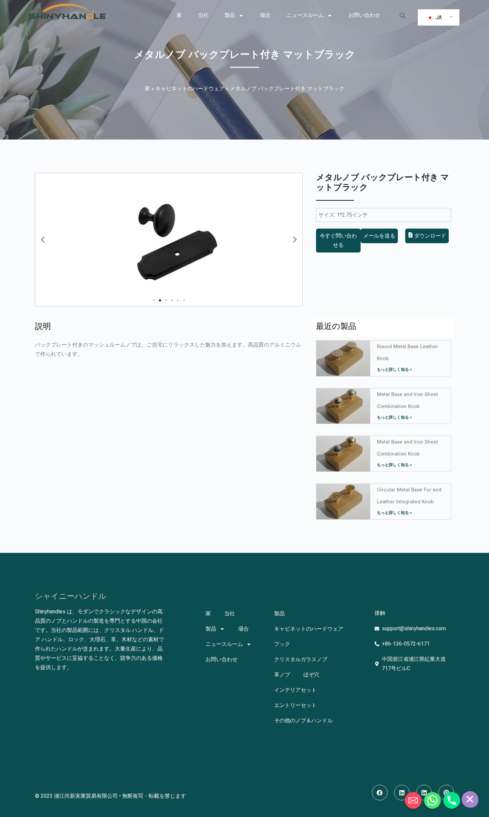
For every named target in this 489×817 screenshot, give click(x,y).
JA (438, 18)
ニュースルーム (305, 15)
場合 (265, 15)
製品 (230, 15)
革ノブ (282, 675)
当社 (203, 15)
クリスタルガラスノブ (300, 660)
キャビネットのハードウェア (190, 89)
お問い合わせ (364, 15)
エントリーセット (295, 705)
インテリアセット (295, 690)
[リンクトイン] (402, 792)
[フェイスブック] (380, 792)
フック (282, 644)
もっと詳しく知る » (394, 369)
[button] (402, 15)
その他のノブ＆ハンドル (303, 721)
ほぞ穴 (311, 675)
